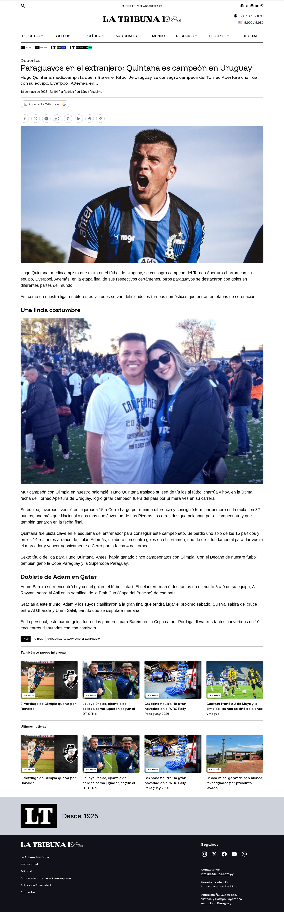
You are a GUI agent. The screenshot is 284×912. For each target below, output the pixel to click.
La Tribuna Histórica (35, 857)
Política (95, 35)
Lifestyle (219, 35)
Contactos (28, 892)
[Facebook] (224, 854)
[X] (214, 854)
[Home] (142, 19)
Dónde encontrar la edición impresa (46, 878)
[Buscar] (23, 5)
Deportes (32, 35)
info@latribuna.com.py (217, 874)
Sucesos (64, 35)
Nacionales (128, 35)
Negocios (187, 35)
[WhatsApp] (244, 854)
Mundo (158, 36)
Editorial (251, 35)
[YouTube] (234, 854)
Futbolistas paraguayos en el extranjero (73, 639)
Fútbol (38, 639)
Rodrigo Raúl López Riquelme (83, 91)
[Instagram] (204, 854)
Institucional (29, 864)
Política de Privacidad (36, 885)
